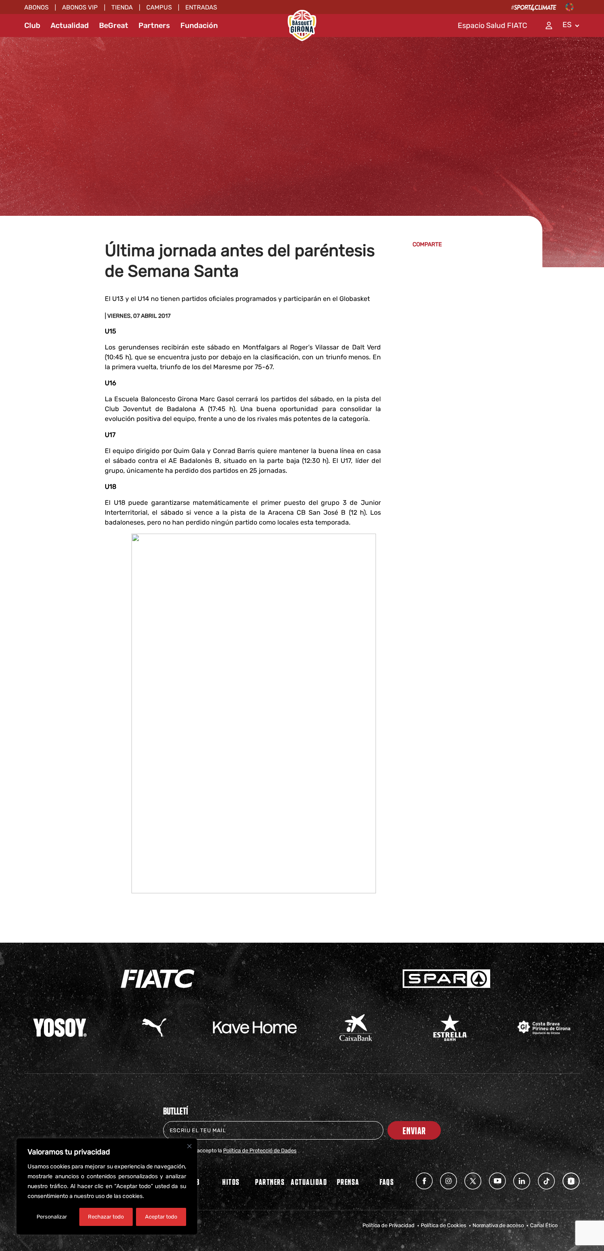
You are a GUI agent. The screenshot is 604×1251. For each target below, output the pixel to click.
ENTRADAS (201, 7)
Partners (154, 25)
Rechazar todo (106, 1217)
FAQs (387, 1181)
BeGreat (113, 25)
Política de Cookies (443, 1225)
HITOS (231, 1181)
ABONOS (36, 7)
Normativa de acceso (498, 1225)
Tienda (122, 7)
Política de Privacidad (388, 1225)
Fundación (199, 25)
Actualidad (70, 25)
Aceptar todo (161, 1217)
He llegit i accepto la (235, 1150)
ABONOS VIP (80, 7)
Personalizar (52, 1217)
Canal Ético (544, 1225)
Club (32, 25)
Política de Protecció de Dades (260, 1150)
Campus (159, 7)
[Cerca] (189, 1146)
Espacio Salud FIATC (492, 25)
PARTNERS (270, 1181)
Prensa (348, 1181)
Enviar (414, 1130)
